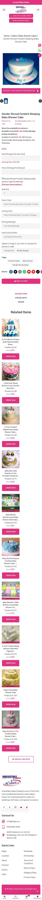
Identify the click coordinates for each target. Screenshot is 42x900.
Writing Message (8, 222)
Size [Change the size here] (13, 154)
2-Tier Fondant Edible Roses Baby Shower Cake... (10, 429)
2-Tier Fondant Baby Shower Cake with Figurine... (10, 648)
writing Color (7, 211)
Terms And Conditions (28, 861)
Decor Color (6, 200)
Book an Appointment (21, 20)
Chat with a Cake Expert (22, 16)
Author (5, 870)
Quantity (5, 189)
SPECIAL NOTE (21, 298)
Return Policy (29, 868)
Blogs (4, 851)
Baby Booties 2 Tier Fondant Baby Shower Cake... (11, 733)
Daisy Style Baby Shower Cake (11, 691)
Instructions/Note (9, 233)
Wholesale (28, 851)
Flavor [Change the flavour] (13, 168)
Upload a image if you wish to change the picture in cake (19, 245)
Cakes (14, 36)
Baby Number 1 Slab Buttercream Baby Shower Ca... (11, 604)
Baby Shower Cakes (27, 36)
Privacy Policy (30, 877)
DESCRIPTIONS (21, 294)
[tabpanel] (6, 101)
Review (21, 302)
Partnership (29, 856)
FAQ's (4, 874)
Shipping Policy (30, 873)
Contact (5, 865)
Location (5, 856)
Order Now (10, 356)
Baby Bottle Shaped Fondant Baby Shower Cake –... (10, 560)
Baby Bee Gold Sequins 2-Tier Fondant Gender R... (10, 473)
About (4, 860)
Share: (5, 272)
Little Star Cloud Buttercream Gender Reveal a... (10, 385)
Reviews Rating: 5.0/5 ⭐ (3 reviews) (25, 122)
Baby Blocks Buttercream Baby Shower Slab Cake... (11, 517)
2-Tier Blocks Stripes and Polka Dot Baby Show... (10, 341)
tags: (4, 257)
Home (6, 36)
